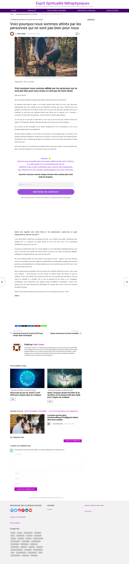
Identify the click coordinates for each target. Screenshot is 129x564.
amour (20, 532)
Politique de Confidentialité (18, 517)
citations (30, 535)
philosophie (25, 544)
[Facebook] (18, 326)
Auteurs (49, 509)
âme (41, 552)
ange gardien (28, 532)
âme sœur (26, 555)
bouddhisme (21, 535)
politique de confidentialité (50, 197)
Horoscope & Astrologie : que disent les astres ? (23, 390)
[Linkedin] (31, 326)
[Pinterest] (37, 326)
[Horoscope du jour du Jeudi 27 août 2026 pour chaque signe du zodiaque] (27, 378)
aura (13, 535)
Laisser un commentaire (72, 441)
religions (32, 547)
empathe (21, 538)
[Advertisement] (46, 217)
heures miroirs (16, 541)
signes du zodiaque (17, 549)
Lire (13, 399)
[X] (24, 326)
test (13, 552)
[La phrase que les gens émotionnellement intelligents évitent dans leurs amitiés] (27, 424)
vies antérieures (21, 552)
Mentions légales (15, 523)
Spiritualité (32, 11)
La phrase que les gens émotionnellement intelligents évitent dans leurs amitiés (62, 417)
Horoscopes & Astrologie (86, 11)
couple (14, 538)
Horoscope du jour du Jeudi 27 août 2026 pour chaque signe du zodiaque (25, 394)
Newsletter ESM (112, 11)
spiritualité (28, 549)
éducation (34, 555)
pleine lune (34, 544)
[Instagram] (19, 510)
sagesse (40, 547)
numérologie (15, 544)
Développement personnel (56, 11)
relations (24, 547)
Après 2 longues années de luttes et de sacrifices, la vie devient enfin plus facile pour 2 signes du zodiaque (63, 395)
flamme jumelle (38, 538)
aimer (13, 532)
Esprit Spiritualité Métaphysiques (62, 3)
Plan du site (88, 511)
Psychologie (15, 547)
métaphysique (36, 541)
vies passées (32, 552)
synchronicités (38, 549)
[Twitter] (15, 510)
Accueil (13, 11)
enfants (29, 538)
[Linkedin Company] (26, 510)
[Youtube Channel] (30, 510)
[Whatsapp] (44, 326)
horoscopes (26, 541)
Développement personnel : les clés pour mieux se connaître (51, 411)
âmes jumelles (16, 555)
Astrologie (38, 532)
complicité (38, 535)
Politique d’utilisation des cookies (94, 505)
